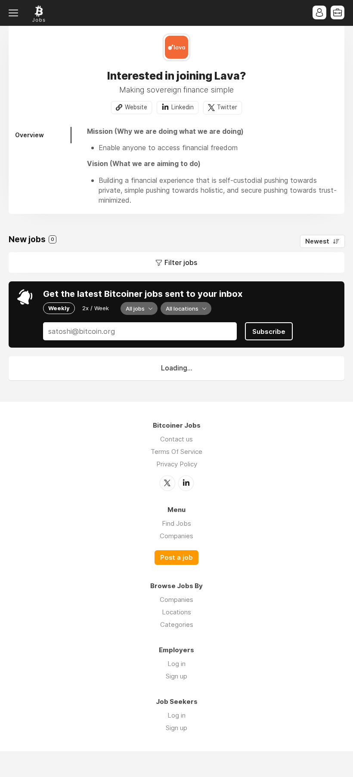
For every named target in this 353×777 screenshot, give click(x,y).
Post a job (176, 557)
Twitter (227, 107)
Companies (176, 536)
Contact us (176, 439)
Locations (176, 612)
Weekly (59, 308)
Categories (176, 624)
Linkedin (182, 107)
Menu (15, 12)
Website (136, 107)
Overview (29, 135)
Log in (176, 664)
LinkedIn (186, 483)
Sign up (176, 676)
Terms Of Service (176, 451)
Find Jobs (176, 523)
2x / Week (95, 308)
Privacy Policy (176, 464)
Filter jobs (180, 262)
